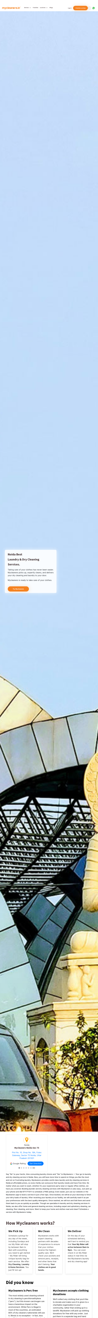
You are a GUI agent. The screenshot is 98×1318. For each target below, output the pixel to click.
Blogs (51, 7)
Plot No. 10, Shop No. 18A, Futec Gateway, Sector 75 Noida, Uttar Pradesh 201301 (27, 1155)
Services (26, 7)
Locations (42, 7)
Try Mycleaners (18, 589)
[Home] (11, 8)
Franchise (35, 7)
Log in (69, 8)
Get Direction (36, 1163)
